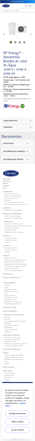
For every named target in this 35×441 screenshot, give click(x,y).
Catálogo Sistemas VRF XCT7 (12, 277)
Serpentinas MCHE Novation (13, 357)
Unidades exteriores (10, 238)
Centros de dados (9, 295)
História (6, 379)
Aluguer (7, 331)
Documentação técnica (13, 159)
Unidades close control (11, 228)
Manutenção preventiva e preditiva (15, 321)
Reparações (8, 327)
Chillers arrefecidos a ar (11, 194)
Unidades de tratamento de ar (13, 224)
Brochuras (6, 185)
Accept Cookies (17, 430)
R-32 (5, 361)
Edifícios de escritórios (11, 291)
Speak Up (7, 381)
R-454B (6, 363)
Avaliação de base (10, 341)
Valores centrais (9, 375)
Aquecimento (7, 208)
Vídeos (5, 188)
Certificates (8, 143)
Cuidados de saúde (10, 289)
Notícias (5, 183)
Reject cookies (17, 422)
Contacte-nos (7, 181)
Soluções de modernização (12, 337)
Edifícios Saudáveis (8, 367)
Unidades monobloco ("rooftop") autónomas (18, 226)
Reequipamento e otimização (11, 335)
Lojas (6, 293)
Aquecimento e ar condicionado (12, 213)
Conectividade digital (11, 325)
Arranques (7, 317)
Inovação (5, 353)
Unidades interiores (10, 240)
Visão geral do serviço (9, 307)
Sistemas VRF (6, 235)
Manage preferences (17, 413)
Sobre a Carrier (7, 370)
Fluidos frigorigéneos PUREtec (14, 355)
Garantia (7, 319)
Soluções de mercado (9, 282)
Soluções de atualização (11, 339)
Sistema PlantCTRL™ (10, 258)
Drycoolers (7, 200)
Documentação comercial (14, 151)
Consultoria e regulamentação (13, 345)
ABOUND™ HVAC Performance (13, 262)
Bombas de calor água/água (13, 210)
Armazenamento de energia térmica (15, 204)
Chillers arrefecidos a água (12, 196)
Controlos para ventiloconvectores (15, 266)
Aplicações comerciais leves (13, 301)
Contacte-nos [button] (17, 1)
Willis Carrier (8, 377)
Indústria (7, 285)
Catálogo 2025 (8, 274)
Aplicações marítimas (11, 297)
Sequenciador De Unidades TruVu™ (15, 260)
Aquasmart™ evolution (11, 268)
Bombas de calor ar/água (12, 216)
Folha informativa (9, 373)
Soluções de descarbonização (12, 349)
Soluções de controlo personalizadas (15, 264)
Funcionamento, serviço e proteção (13, 314)
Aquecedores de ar (10, 230)
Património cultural (10, 299)
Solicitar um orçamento (10, 311)
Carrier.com (6, 179)
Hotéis (6, 287)
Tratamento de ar (8, 221)
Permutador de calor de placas (14, 202)
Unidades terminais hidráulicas (14, 232)
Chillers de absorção (10, 198)
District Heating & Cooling (12, 304)
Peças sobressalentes (11, 329)
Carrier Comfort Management (13, 270)
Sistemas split (7, 245)
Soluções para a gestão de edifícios (15, 343)
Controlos (7, 242)
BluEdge (7, 323)
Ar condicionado (8, 191)
